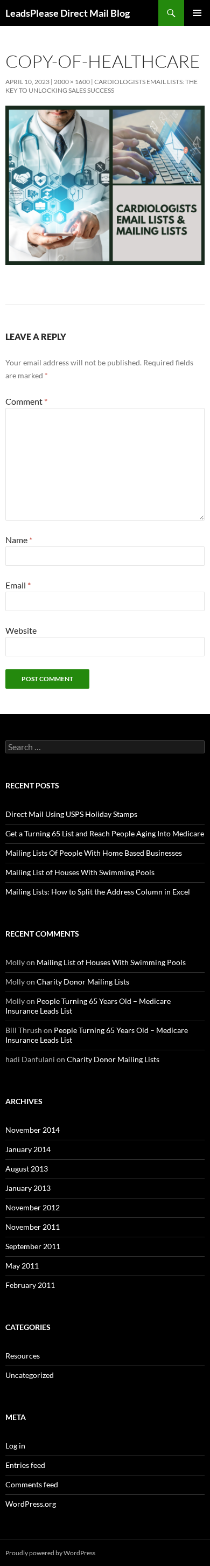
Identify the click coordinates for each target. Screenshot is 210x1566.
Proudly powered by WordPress (50, 1553)
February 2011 (30, 1285)
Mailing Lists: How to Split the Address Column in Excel (97, 891)
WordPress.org (30, 1503)
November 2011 (32, 1226)
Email (18, 585)
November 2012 (32, 1207)
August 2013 (26, 1168)
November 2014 (32, 1129)
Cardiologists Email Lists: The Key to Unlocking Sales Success (101, 86)
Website (21, 630)
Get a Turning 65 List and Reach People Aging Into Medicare (104, 833)
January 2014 (28, 1149)
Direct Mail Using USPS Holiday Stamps (71, 814)
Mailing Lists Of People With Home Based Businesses (93, 852)
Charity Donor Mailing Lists (83, 981)
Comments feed (31, 1484)
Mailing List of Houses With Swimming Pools (80, 872)
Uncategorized (29, 1375)
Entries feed (25, 1465)
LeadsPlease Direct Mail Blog (67, 13)
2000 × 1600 (72, 82)
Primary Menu (197, 13)
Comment (26, 401)
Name (18, 540)
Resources (22, 1355)
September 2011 (32, 1246)
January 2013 (28, 1188)
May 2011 (22, 1265)
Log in (15, 1445)
